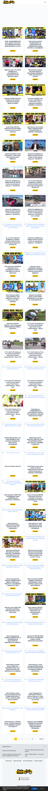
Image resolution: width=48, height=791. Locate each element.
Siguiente (41, 738)
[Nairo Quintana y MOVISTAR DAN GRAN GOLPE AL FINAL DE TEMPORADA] (12, 515)
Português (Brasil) (24, 779)
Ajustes (41, 788)
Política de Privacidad (28, 760)
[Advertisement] (24, 14)
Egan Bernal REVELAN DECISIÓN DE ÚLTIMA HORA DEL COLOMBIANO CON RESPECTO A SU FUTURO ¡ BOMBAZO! (12, 554)
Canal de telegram (38, 760)
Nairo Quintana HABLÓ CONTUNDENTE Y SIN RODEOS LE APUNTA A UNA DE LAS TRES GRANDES (13, 298)
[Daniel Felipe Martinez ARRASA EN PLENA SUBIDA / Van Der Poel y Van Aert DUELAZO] (12, 118)
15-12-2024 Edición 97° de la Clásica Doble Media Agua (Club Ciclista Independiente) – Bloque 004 (35, 355)
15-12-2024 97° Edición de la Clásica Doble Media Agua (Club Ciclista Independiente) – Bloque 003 (12, 384)
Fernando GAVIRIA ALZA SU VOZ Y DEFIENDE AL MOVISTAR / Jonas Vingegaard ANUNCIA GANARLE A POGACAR (35, 102)
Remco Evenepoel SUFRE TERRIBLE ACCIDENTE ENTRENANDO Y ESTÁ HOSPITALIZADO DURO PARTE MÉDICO (35, 582)
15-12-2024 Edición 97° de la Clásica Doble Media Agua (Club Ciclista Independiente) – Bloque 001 (12, 412)
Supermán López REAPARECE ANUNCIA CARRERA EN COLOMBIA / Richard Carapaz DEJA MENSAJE (35, 270)
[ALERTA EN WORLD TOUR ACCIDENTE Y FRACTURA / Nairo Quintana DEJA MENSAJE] (12, 145)
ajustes (5, 789)
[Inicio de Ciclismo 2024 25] (12, 458)
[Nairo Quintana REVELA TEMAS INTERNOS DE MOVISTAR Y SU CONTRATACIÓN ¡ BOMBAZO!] (35, 599)
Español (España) (25, 778)
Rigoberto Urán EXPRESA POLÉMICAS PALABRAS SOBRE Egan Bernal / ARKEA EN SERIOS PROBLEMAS (35, 725)
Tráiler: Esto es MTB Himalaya (9, 750)
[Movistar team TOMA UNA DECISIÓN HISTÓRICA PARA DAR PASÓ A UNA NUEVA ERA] (12, 599)
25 (32, 738)
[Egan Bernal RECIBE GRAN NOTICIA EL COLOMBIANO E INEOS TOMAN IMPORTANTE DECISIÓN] (35, 627)
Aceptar (34, 788)
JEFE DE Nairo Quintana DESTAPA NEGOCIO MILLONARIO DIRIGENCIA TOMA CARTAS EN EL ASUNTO (35, 73)
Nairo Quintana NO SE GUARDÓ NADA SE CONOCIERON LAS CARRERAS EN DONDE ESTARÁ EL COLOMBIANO (35, 45)
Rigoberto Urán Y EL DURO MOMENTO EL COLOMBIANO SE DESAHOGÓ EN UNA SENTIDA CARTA (13, 73)
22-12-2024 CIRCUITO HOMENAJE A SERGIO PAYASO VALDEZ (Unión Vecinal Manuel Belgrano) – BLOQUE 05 (35, 184)
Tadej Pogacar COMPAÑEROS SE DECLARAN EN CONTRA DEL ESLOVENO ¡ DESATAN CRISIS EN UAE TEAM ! (35, 412)
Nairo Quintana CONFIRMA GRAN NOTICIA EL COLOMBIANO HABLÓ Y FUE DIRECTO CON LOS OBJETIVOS (13, 270)
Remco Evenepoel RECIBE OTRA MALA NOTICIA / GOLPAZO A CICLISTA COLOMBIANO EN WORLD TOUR (35, 498)
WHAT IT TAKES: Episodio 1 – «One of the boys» (34, 755)
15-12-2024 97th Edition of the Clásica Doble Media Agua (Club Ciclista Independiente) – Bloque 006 (35, 327)
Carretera (12, 50)
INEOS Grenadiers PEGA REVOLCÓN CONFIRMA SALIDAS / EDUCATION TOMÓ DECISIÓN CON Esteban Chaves (35, 554)
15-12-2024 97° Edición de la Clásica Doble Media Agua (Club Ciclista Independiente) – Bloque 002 (35, 384)
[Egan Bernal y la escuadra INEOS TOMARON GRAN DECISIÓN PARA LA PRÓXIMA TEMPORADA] (35, 118)
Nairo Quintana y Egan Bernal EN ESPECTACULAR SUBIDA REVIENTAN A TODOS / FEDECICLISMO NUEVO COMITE (13, 696)
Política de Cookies (17, 760)
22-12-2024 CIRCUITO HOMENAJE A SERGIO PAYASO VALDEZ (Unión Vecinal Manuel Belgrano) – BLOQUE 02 (12, 241)
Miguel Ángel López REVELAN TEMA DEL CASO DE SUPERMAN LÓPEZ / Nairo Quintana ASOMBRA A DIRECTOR (35, 441)
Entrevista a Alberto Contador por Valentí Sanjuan (34, 750)
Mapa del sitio (9, 760)
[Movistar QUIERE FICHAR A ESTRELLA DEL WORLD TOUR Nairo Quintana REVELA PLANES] (12, 90)
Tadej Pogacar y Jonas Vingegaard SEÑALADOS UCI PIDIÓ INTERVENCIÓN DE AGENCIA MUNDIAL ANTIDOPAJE (35, 668)
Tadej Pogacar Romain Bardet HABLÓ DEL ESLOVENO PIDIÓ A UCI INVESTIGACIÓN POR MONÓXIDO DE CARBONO (13, 668)
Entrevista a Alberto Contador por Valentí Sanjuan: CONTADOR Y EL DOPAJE (11, 755)
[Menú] (45, 2)
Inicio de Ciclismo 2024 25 (13, 466)
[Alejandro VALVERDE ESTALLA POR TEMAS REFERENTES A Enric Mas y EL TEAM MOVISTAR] (35, 286)
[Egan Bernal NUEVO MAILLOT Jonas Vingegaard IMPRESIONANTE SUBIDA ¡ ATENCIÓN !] (12, 315)
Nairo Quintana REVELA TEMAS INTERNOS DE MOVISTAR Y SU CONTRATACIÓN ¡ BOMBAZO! (35, 611)
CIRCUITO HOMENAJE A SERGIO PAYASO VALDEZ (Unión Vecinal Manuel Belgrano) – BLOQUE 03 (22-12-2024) (35, 213)
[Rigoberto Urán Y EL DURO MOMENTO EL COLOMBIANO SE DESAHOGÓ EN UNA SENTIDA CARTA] (12, 61)
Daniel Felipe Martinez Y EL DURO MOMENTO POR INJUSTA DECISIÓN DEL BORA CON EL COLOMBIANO (12, 441)
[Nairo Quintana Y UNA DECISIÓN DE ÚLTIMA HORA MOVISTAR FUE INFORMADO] (35, 515)
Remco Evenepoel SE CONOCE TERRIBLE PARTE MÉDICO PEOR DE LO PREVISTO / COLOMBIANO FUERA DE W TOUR (13, 582)
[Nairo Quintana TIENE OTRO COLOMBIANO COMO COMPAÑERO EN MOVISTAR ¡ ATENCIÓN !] (12, 486)
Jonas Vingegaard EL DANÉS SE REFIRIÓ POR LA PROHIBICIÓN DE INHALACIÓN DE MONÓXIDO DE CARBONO (13, 639)
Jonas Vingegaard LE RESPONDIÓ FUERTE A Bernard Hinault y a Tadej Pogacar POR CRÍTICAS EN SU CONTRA (35, 696)
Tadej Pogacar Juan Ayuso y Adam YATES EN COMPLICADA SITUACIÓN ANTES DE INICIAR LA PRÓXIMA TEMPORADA (35, 470)
